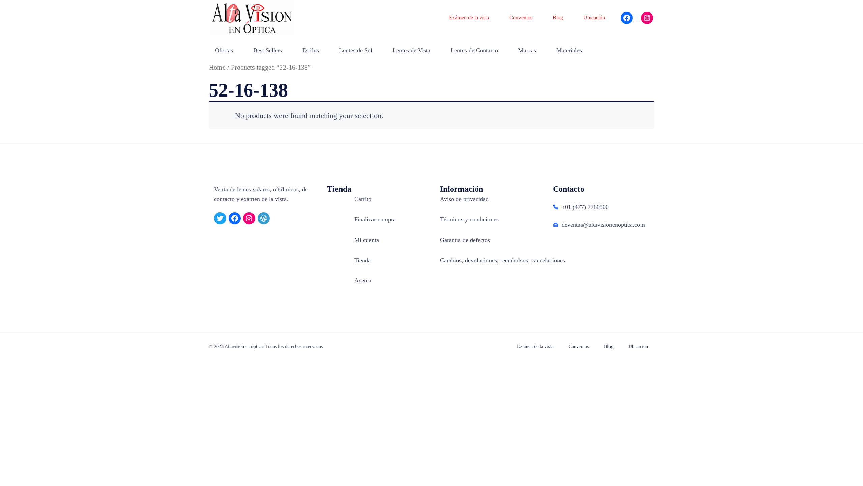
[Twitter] (220, 218)
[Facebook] (627, 18)
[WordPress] (264, 218)
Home (217, 67)
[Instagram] (647, 18)
